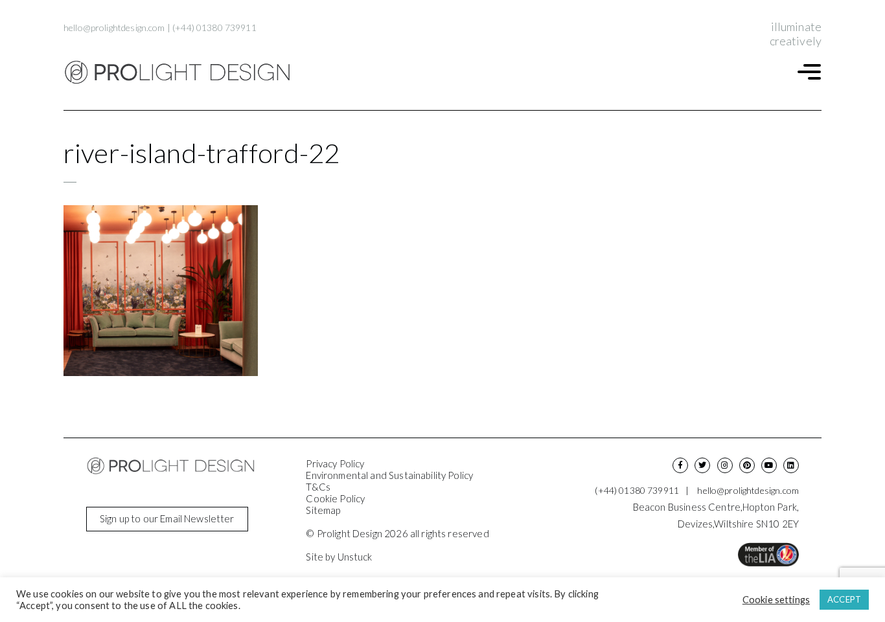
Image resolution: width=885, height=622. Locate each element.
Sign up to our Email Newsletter (167, 518)
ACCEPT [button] (844, 599)
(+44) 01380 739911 (214, 27)
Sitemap (323, 510)
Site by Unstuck (339, 556)
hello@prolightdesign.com (114, 27)
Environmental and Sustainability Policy (389, 475)
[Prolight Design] (176, 72)
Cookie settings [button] (776, 599)
